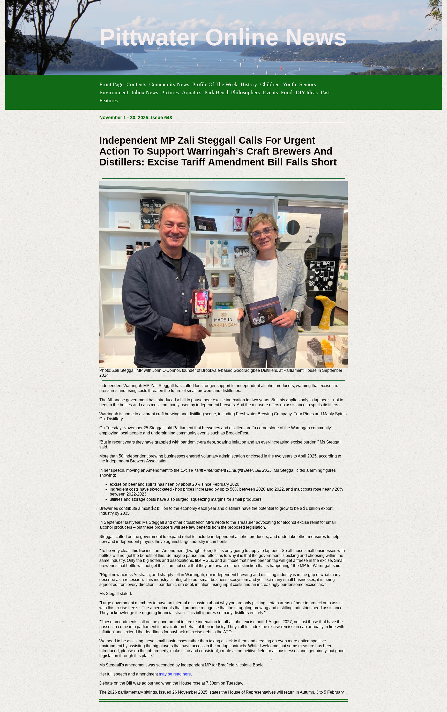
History (249, 84)
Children (270, 84)
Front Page (111, 84)
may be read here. (175, 674)
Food (287, 92)
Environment (113, 92)
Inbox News (144, 92)
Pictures (170, 92)
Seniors (307, 84)
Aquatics (191, 92)
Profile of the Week (214, 84)
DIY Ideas (307, 92)
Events (270, 92)
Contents (136, 84)
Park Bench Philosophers (232, 92)
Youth (289, 84)
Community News (169, 84)
